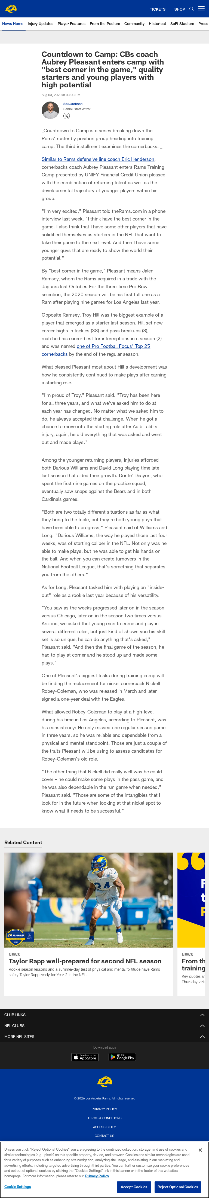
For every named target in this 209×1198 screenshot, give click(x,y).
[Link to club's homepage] (10, 6)
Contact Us (104, 1136)
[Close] (200, 1150)
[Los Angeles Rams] (104, 1082)
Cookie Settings (17, 1186)
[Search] (191, 9)
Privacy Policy (104, 1109)
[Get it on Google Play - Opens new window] (122, 1060)
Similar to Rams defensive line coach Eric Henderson (98, 159)
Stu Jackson (72, 104)
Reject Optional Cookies (178, 1187)
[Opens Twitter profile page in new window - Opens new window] (66, 116)
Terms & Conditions (105, 1118)
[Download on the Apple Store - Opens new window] (85, 1057)
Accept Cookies (134, 1187)
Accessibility (104, 1127)
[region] (104, 1169)
